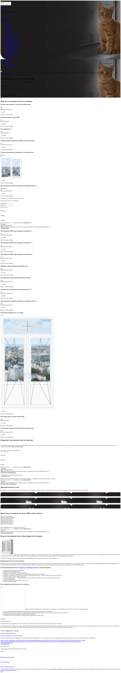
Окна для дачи (15, 640)
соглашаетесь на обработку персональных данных (62, 669)
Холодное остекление (11, 49)
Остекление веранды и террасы (13, 45)
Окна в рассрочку (10, 55)
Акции (5, 61)
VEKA (7, 26)
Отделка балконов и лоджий (13, 47)
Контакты (5, 67)
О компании (6, 60)
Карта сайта (10, 642)
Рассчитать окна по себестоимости (8, 484)
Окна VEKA (9, 640)
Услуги (5, 62)
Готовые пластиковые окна (12, 35)
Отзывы (79, 641)
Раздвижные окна (14, 641)
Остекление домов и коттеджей (25, 641)
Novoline (8, 31)
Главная (2, 75)
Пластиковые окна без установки (14, 42)
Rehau (7, 25)
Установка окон (10, 65)
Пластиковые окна (7, 23)
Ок (1, 671)
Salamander (8, 30)
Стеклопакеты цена (23, 640)
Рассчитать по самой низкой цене (8, 472)
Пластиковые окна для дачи (12, 37)
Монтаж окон (4, 642)
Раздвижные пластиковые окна (13, 36)
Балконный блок (10, 41)
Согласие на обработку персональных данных (12, 635)
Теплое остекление (10, 50)
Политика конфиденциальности (8, 633)
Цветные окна (9, 40)
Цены (4, 54)
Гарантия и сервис (10, 66)
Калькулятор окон (10, 56)
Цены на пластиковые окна (39, 641)
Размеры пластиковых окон (12, 44)
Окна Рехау (3, 640)
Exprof (7, 27)
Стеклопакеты (9, 39)
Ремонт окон (9, 64)
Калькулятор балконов (11, 57)
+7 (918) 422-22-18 (5, 16)
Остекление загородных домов (10, 52)
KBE (7, 34)
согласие (7, 226)
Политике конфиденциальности (41, 226)
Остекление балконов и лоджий (11, 46)
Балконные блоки (40, 640)
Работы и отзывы (7, 59)
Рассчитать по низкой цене (7, 533)
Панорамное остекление (12, 51)
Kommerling (9, 28)
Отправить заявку (5, 228)
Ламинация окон (32, 640)
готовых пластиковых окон (27, 567)
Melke (7, 32)
